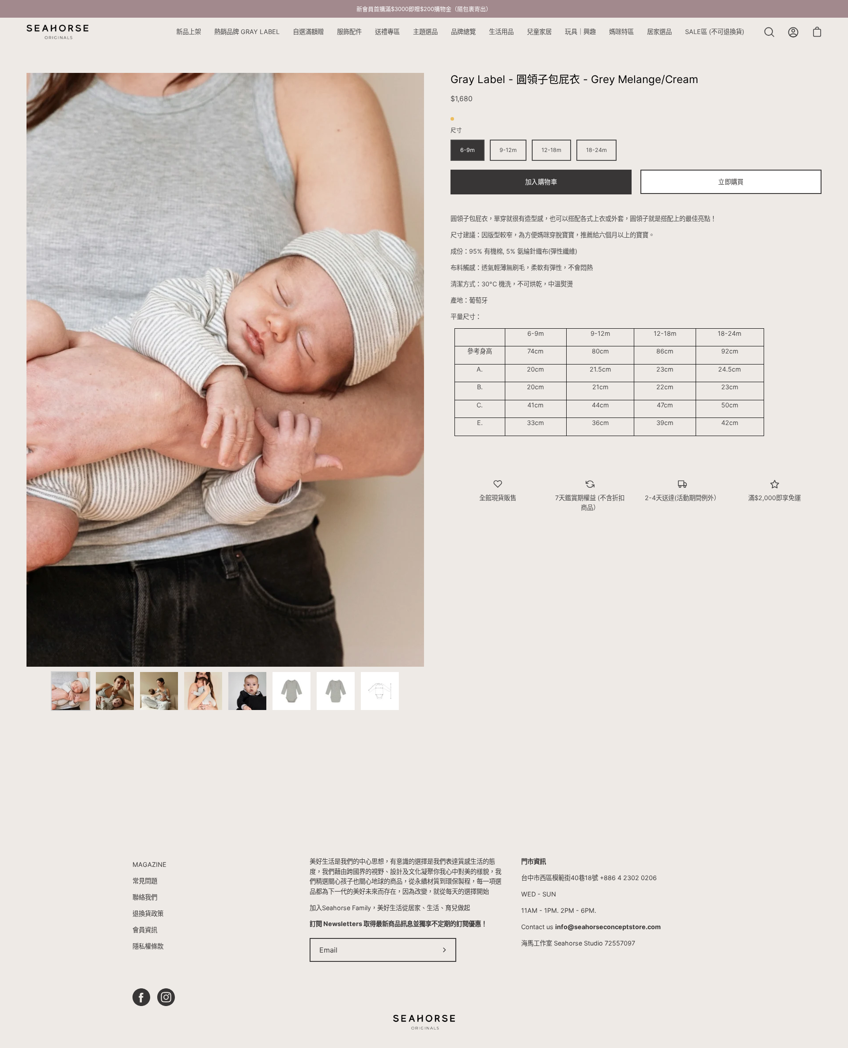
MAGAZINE (149, 864)
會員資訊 (144, 930)
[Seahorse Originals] (57, 32)
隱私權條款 (147, 946)
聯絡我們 (144, 897)
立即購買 (730, 182)
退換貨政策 (147, 913)
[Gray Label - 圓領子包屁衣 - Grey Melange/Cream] (71, 691)
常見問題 (144, 881)
